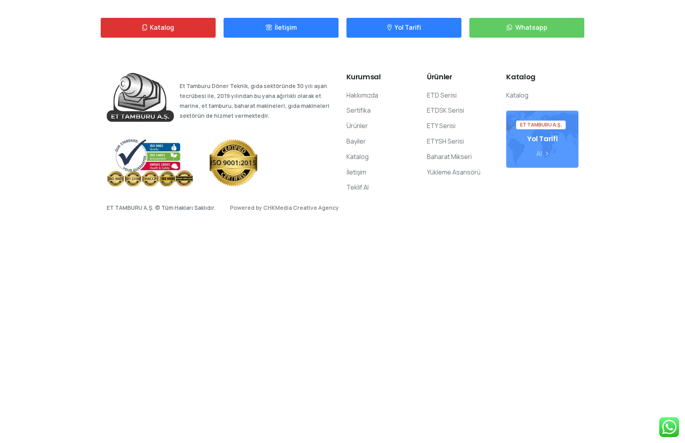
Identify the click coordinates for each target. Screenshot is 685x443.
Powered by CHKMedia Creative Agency (284, 207)
